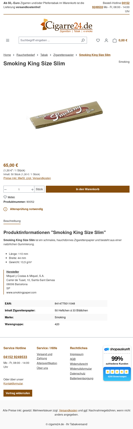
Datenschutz (77, 373)
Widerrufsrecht (79, 364)
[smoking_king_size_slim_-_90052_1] (66, 117)
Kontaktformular (13, 383)
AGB (73, 359)
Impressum (76, 354)
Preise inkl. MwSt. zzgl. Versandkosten (27, 178)
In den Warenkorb (87, 189)
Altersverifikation (47, 363)
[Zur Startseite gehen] (66, 26)
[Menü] (7, 40)
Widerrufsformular (81, 369)
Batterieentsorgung (81, 378)
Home (7, 55)
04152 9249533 (15, 357)
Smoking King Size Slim (94, 55)
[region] (66, 117)
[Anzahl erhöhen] (32, 189)
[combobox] (49, 40)
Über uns (42, 368)
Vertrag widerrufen (18, 393)
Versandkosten (68, 410)
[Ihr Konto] (106, 40)
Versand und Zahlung (44, 356)
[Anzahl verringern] (5, 189)
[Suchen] (83, 40)
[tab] (12, 221)
